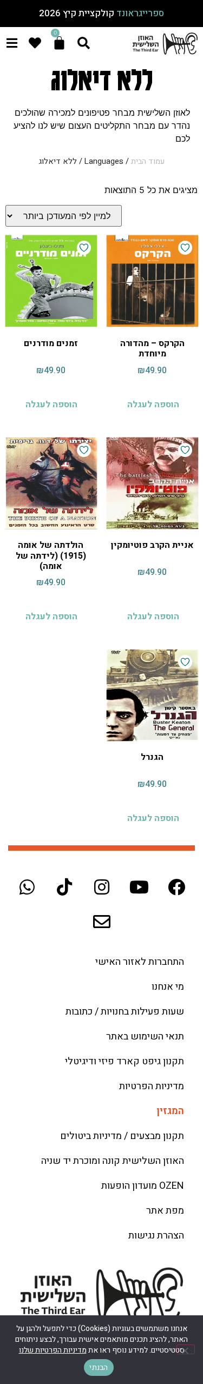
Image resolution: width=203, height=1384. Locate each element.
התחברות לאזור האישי (139, 962)
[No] (185, 1349)
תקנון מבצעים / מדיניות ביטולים (122, 1136)
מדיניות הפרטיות (151, 1086)
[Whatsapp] (27, 887)
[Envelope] (101, 921)
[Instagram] (101, 887)
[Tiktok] (64, 887)
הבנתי (98, 1367)
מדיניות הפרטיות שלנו (53, 1350)
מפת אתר (165, 1210)
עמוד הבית (148, 161)
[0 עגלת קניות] (59, 43)
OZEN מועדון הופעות (142, 1185)
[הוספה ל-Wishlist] (185, 248)
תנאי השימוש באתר (145, 1036)
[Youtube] (139, 887)
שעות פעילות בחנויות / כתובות (125, 1011)
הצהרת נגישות (156, 1235)
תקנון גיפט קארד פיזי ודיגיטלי (124, 1061)
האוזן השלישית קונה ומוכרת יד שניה (112, 1161)
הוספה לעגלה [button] (153, 404)
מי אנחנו (168, 986)
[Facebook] (176, 887)
